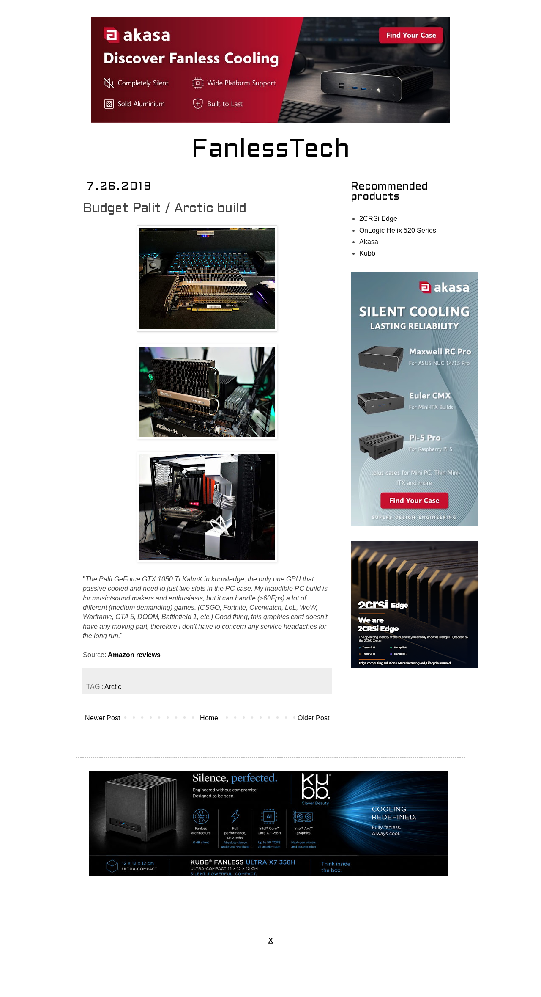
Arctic (112, 686)
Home (209, 718)
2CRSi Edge (378, 218)
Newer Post (102, 718)
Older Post (313, 718)
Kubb (367, 253)
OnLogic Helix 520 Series (397, 230)
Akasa (368, 241)
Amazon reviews (134, 654)
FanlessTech (270, 150)
